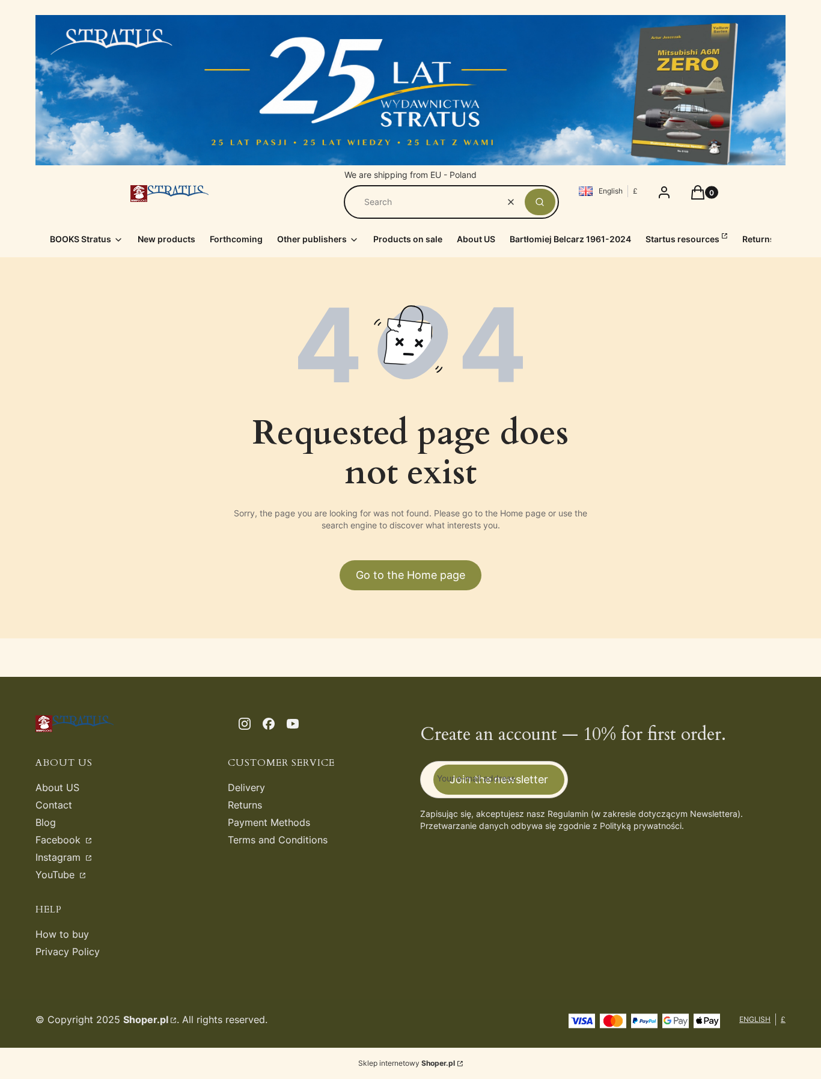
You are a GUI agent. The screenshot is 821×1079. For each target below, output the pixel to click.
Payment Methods (269, 822)
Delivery (246, 787)
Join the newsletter (499, 779)
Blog (45, 822)
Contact (53, 805)
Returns (245, 805)
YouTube (56, 875)
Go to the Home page (410, 575)
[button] (540, 202)
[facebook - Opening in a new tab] (268, 724)
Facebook (59, 840)
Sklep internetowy (406, 1063)
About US (57, 787)
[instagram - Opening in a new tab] (244, 724)
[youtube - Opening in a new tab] (292, 724)
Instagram (59, 857)
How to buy (62, 934)
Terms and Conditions (278, 840)
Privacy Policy (67, 952)
